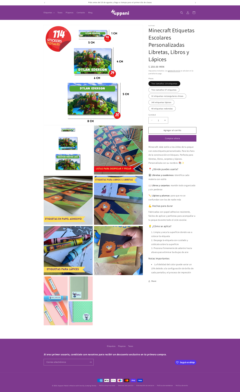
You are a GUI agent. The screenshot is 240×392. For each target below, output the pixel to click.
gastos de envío (174, 71)
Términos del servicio (125, 385)
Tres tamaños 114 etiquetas (164, 83)
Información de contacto (145, 385)
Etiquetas (111, 346)
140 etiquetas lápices (161, 102)
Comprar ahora (172, 138)
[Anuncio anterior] (45, 2)
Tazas (130, 346)
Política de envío (182, 385)
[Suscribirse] (90, 362)
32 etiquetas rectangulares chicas (167, 96)
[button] (49, 12)
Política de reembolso (165, 385)
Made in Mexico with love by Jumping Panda (80, 386)
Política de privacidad (107, 385)
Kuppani (61, 386)
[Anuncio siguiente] (195, 2)
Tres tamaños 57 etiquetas (164, 90)
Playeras (122, 346)
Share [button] (153, 281)
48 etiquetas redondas (162, 108)
